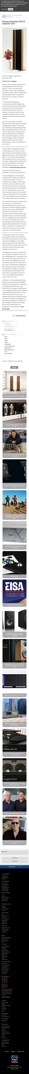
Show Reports (5, 976)
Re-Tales (3, 957)
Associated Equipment (9, 346)
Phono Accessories (5, 916)
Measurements (7, 348)
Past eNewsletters (5, 1016)
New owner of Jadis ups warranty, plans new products (14, 455)
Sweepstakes (4, 1020)
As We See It (4, 947)
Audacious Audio (5, 929)
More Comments (20, 315)
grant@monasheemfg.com (18, 167)
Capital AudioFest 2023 (6, 993)
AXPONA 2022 (5, 980)
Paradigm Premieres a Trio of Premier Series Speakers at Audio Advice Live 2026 (14, 666)
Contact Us (4, 1029)
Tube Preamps (4, 883)
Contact (13, 1051)
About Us (3, 1030)
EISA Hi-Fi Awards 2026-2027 (14, 604)
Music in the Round (5, 969)
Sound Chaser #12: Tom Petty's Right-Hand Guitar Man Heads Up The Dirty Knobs (14, 517)
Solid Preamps (5, 886)
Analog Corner (4, 963)
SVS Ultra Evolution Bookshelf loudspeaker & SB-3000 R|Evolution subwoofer (14, 635)
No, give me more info (11, 6)
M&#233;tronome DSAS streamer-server (14, 695)
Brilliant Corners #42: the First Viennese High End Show (14, 724)
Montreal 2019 (5, 987)
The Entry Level (5, 970)
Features (3, 941)
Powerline (4, 917)
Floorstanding (4, 875)
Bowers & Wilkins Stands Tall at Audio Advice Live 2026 (14, 754)
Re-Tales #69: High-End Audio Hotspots (14, 813)
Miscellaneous (4, 923)
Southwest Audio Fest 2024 (7, 989)
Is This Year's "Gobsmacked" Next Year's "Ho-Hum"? (14, 842)
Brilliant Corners (5, 950)
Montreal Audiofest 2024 (7, 990)
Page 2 (6, 338)
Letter (5, 351)
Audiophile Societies (6, 1026)
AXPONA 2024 (5, 977)
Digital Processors (5, 897)
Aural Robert (4, 949)
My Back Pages (5, 953)
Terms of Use (4, 1037)
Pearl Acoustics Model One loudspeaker (14, 396)
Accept (10, 9)
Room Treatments (5, 918)
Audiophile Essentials (6, 1005)
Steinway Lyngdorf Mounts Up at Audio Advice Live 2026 (14, 784)
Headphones (4, 921)
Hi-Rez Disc (4, 896)
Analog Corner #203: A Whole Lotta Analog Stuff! (14, 547)
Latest (14, 367)
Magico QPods (14, 576)
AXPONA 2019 (5, 982)
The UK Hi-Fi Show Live (6, 1033)
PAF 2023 (4, 995)
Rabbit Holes (4, 954)
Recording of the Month (6, 937)
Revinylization (4, 959)
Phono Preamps (5, 890)
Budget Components (6, 927)
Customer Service (5, 1031)
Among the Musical (5, 946)
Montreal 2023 (5, 984)
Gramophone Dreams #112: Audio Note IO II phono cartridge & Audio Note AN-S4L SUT (14, 486)
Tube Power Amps (5, 884)
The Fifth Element (5, 966)
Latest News (5, 1013)
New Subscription (5, 1042)
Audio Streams (5, 967)
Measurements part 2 (9, 349)
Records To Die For (5, 938)
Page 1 (6, 336)
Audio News (4, 1014)
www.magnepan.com (9, 330)
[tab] (14, 367)
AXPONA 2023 (5, 979)
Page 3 (6, 340)
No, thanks (4, 9)
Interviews (4, 1006)
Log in (4, 361)
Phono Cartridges (5, 908)
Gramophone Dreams (6, 951)
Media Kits (4, 1034)
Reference (4, 1004)
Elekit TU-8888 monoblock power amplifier (14, 425)
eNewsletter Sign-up (6, 1027)
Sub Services (4, 1046)
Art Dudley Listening (6, 964)
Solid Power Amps (5, 887)
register (10, 361)
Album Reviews (5, 940)
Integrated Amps (5, 888)
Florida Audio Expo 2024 (7, 992)
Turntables (4, 905)
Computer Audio (5, 899)
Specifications (7, 344)
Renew (3, 1044)
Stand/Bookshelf (5, 877)
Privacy (3, 1036)
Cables (3, 914)
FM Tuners (4, 910)
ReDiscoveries (4, 956)
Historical (4, 1009)
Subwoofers (4, 878)
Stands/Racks (4, 920)
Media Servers (4, 900)
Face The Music (5, 972)
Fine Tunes (4, 973)
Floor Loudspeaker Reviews (14, 16)
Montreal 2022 (5, 985)
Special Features (5, 1002)
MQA (3, 1011)
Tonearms (4, 907)
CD (2, 894)
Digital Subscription (6, 1043)
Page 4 (6, 342)
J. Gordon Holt (5, 930)
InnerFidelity (4, 932)
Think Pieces (4, 1008)
